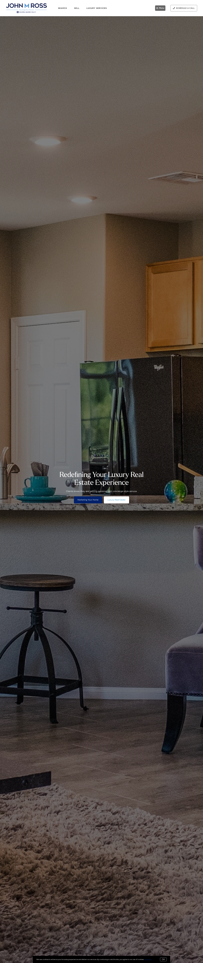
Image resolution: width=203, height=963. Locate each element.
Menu (161, 8)
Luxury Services (96, 8)
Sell (76, 8)
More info (148, 959)
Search (62, 8)
